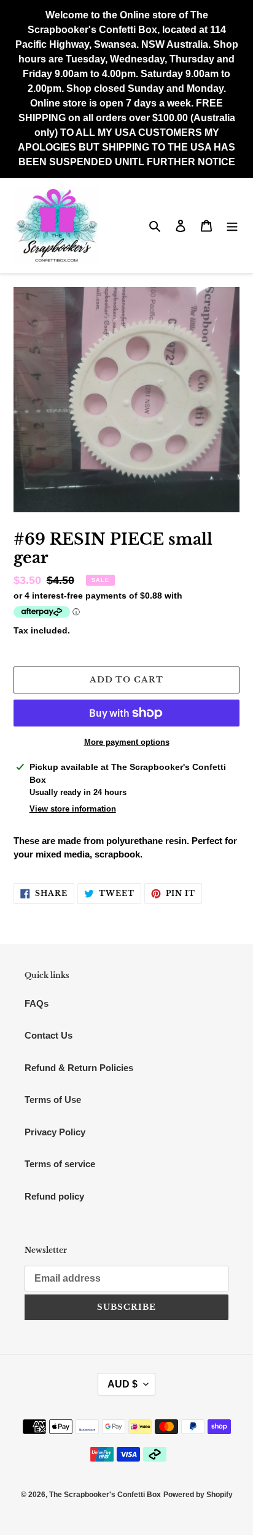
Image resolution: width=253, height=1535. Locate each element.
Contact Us (48, 1035)
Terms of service (60, 1164)
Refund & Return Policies (79, 1068)
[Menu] (232, 225)
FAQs (37, 1003)
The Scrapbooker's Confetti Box (105, 1494)
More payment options (126, 742)
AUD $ (122, 1384)
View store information (72, 808)
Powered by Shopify (198, 1494)
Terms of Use (53, 1099)
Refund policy (54, 1196)
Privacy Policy (55, 1132)
